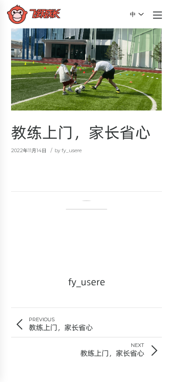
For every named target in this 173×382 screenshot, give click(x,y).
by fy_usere (68, 150)
